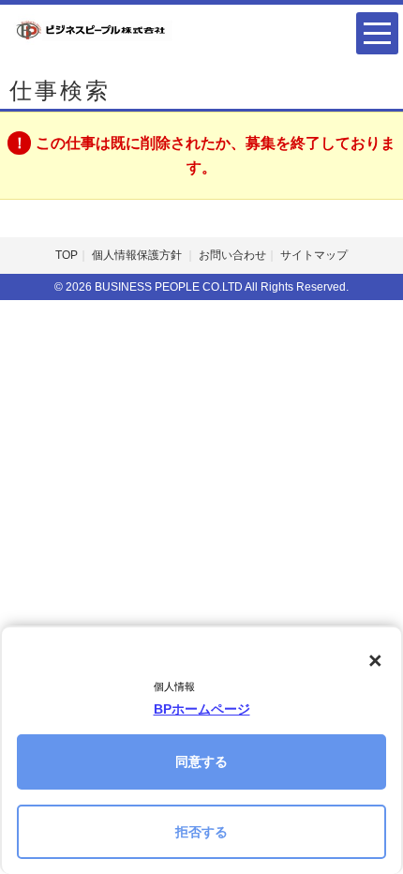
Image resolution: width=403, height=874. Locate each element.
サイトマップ (314, 255)
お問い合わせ (232, 255)
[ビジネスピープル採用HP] (91, 29)
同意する (201, 761)
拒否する (201, 831)
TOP (66, 255)
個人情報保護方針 (138, 255)
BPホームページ (202, 708)
